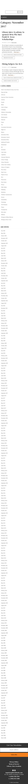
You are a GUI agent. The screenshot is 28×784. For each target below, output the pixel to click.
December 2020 (4, 325)
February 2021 (4, 320)
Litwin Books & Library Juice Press (14, 5)
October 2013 (4, 510)
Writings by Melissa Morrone (7, 217)
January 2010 (4, 623)
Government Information (6, 127)
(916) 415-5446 (15, 778)
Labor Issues (3, 152)
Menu (9, 17)
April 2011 (3, 585)
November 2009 (4, 628)
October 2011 (4, 570)
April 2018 (3, 375)
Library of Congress (5, 167)
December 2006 (4, 715)
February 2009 (4, 650)
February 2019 (4, 355)
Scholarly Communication (6, 194)
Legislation (3, 154)
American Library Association (10, 80)
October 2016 (4, 420)
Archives (3, 99)
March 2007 (3, 707)
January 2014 (4, 503)
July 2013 (3, 518)
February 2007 (4, 710)
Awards (2, 102)
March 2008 (3, 678)
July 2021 (3, 310)
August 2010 (3, 605)
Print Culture (3, 182)
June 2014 (3, 490)
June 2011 (3, 580)
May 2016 (3, 433)
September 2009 (4, 633)
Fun (2, 124)
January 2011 (3, 593)
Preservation (3, 179)
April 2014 (3, 495)
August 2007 (3, 695)
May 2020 (3, 340)
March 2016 (3, 438)
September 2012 (4, 543)
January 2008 (4, 683)
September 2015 (4, 453)
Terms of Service (14, 764)
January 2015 (4, 473)
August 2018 (3, 365)
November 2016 (4, 418)
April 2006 (3, 735)
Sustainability (4, 199)
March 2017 (3, 408)
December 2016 (4, 415)
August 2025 (3, 245)
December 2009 (4, 625)
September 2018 (4, 363)
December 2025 (4, 238)
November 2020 (4, 328)
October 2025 (4, 240)
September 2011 (4, 573)
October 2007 (4, 690)
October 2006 (4, 720)
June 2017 (3, 400)
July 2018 (3, 368)
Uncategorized (4, 209)
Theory (2, 207)
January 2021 (4, 323)
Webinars (3, 214)
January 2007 (4, 712)
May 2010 (3, 613)
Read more (17, 52)
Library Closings (4, 159)
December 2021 (4, 308)
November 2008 (4, 658)
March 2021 (3, 318)
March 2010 (3, 618)
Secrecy (2, 197)
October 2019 (4, 345)
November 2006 (4, 717)
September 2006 (4, 722)
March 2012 (3, 558)
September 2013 (4, 513)
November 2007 (4, 687)
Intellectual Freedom (5, 142)
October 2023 (4, 278)
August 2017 (3, 395)
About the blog (4, 92)
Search (20, 12)
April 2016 (3, 435)
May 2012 (3, 553)
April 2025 (3, 255)
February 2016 (4, 440)
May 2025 (3, 253)
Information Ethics (5, 134)
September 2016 (4, 423)
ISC (2, 147)
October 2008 (4, 660)
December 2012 (4, 535)
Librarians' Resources (8, 57)
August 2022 (3, 303)
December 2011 (4, 565)
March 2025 (3, 258)
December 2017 (4, 385)
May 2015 (3, 463)
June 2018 (3, 370)
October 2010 (4, 600)
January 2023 (4, 293)
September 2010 (4, 603)
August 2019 (3, 348)
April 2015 (3, 465)
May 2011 (3, 583)
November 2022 (4, 295)
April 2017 (3, 405)
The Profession (4, 204)
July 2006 (3, 727)
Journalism (3, 149)
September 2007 (4, 692)
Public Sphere (4, 187)
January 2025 (4, 260)
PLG (2, 177)
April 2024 (3, 273)
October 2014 (4, 480)
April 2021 (3, 315)
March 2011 (3, 588)
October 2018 (4, 360)
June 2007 (3, 700)
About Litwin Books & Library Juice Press (13, 54)
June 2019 (3, 353)
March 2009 (3, 648)
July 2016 (3, 428)
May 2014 (3, 493)
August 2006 (3, 725)
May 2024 (3, 270)
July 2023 (3, 283)
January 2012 (4, 563)
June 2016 (3, 430)
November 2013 (4, 508)
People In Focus (4, 174)
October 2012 (4, 540)
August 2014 (3, 485)
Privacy (2, 184)
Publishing (3, 189)
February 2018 (4, 380)
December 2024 (4, 263)
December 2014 (4, 475)
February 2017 (4, 410)
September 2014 (4, 483)
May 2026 (3, 233)
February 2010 (4, 620)
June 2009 (3, 640)
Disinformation (4, 117)
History (2, 132)
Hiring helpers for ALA (12, 64)
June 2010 (3, 610)
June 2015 (3, 460)
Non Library (3, 169)
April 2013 (3, 525)
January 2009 (4, 653)
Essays (2, 122)
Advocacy (3, 94)
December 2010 (4, 595)
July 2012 (3, 548)
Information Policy (5, 139)
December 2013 (4, 505)
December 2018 (4, 358)
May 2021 (3, 313)
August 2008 (3, 665)
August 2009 (3, 635)
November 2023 (4, 275)
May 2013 (3, 523)
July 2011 (3, 578)
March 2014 (3, 498)
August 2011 (3, 575)
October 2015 (4, 450)
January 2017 (4, 413)
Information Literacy (5, 137)
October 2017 (4, 390)
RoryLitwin (14, 42)
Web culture (3, 212)
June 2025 (3, 250)
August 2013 (3, 515)
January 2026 (4, 235)
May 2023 (3, 285)
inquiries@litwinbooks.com (14, 772)
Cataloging (3, 109)
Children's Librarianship (6, 112)
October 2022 (4, 298)
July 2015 (3, 458)
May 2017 (3, 403)
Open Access (3, 172)
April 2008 (3, 675)
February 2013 (4, 530)
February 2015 (4, 470)
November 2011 (4, 568)
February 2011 (4, 590)
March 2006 (3, 737)
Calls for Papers (4, 107)
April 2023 (3, 288)
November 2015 (4, 448)
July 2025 (3, 248)
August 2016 (3, 425)
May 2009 (3, 643)
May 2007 (3, 702)
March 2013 (3, 528)
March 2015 (3, 468)
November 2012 (4, 538)
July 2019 (3, 350)
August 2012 (3, 545)
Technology (3, 202)
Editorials (3, 119)
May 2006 (3, 732)
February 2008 (4, 680)
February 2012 (4, 560)
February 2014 (4, 500)
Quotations (3, 192)
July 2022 (3, 305)
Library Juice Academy (6, 164)
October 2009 (4, 630)
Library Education (5, 162)
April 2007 (3, 705)
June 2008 (3, 670)
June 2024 (3, 268)
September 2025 (4, 243)
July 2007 (3, 697)
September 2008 (4, 663)
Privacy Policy (14, 762)
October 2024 (4, 265)
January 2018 (4, 383)
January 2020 (4, 343)
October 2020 (4, 330)
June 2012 (3, 550)
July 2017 (3, 398)
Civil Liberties (4, 114)
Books (2, 104)
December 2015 (4, 445)
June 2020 (3, 338)
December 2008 (4, 655)
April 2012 (3, 555)
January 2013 (4, 533)
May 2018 (3, 373)
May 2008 (3, 673)
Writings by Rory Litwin (6, 219)
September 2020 (4, 333)
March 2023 (3, 290)
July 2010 (3, 608)
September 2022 (4, 300)
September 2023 (4, 280)
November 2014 (4, 478)
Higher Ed (3, 129)
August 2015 (3, 455)
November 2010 (4, 598)
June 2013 (3, 520)
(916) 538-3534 (14, 776)
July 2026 (3, 230)
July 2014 (3, 488)
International (3, 144)
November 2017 (4, 388)
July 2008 (3, 668)
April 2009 (3, 645)
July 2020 (3, 335)
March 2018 (3, 378)
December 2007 (4, 685)
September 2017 (4, 393)
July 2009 (3, 638)
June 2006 (3, 730)
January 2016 (4, 443)
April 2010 (3, 615)
